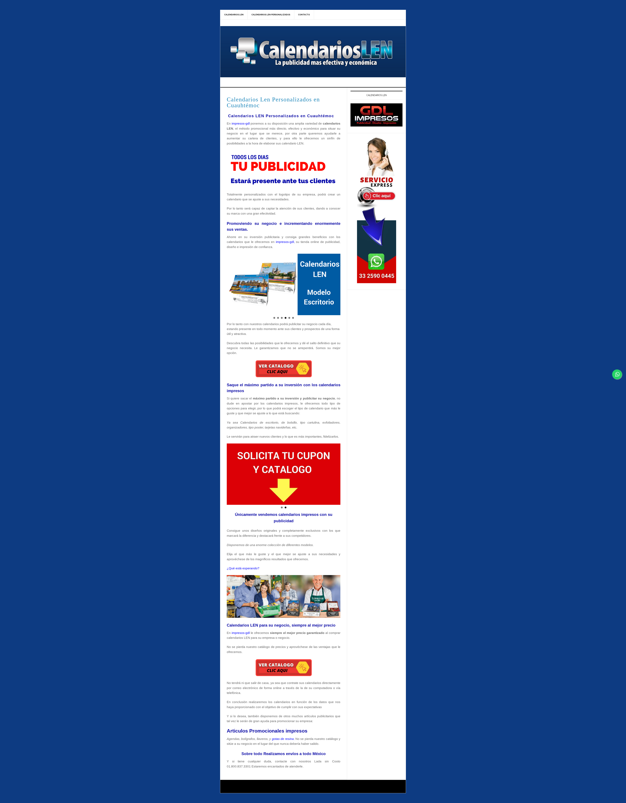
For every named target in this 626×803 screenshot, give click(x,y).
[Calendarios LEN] (376, 115)
